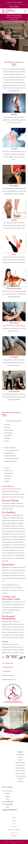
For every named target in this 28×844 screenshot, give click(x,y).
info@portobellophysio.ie (9, 810)
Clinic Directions (20, 773)
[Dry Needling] (14, 337)
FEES (14, 823)
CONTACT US (14, 832)
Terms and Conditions (20, 780)
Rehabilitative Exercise (9, 679)
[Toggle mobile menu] (25, 11)
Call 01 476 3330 (14, 2)
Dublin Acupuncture (8, 675)
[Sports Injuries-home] (14, 165)
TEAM (14, 817)
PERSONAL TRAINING (14, 829)
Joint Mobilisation (8, 663)
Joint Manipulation (8, 667)
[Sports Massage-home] (14, 302)
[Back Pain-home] (14, 94)
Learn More (14, 730)
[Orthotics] (14, 200)
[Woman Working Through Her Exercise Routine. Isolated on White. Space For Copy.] (14, 234)
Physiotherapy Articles (20, 756)
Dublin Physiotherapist (20, 761)
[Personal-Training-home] (14, 371)
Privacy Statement (20, 776)
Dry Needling (6, 671)
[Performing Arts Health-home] (14, 268)
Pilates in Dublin (20, 770)
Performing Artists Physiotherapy (20, 767)
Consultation (14, 735)
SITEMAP (14, 835)
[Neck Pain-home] (14, 128)
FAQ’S (14, 820)
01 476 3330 (9, 801)
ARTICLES (14, 826)
